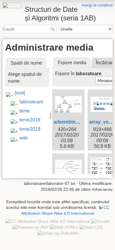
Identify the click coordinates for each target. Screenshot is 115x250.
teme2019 (29, 129)
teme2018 (29, 119)
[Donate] (100, 221)
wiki (23, 137)
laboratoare (31, 101)
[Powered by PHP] (30, 227)
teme (24, 110)
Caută (53, 29)
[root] (20, 92)
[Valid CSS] (91, 227)
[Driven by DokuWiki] (57, 233)
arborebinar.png (72, 121)
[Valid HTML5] (64, 227)
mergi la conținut (97, 5)
